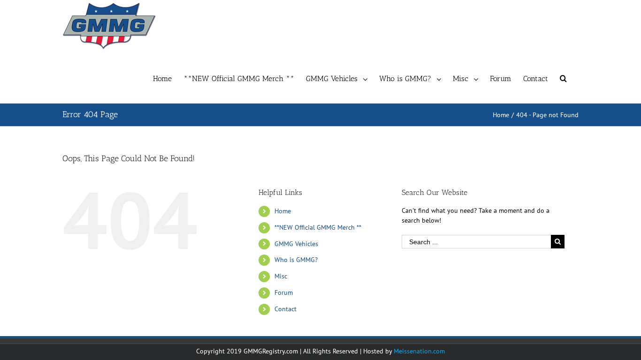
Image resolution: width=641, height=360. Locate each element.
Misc (281, 276)
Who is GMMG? (296, 259)
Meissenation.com (419, 351)
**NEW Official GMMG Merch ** (318, 227)
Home (283, 211)
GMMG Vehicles (296, 244)
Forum (284, 292)
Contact (286, 309)
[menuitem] (168, 77)
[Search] (563, 77)
